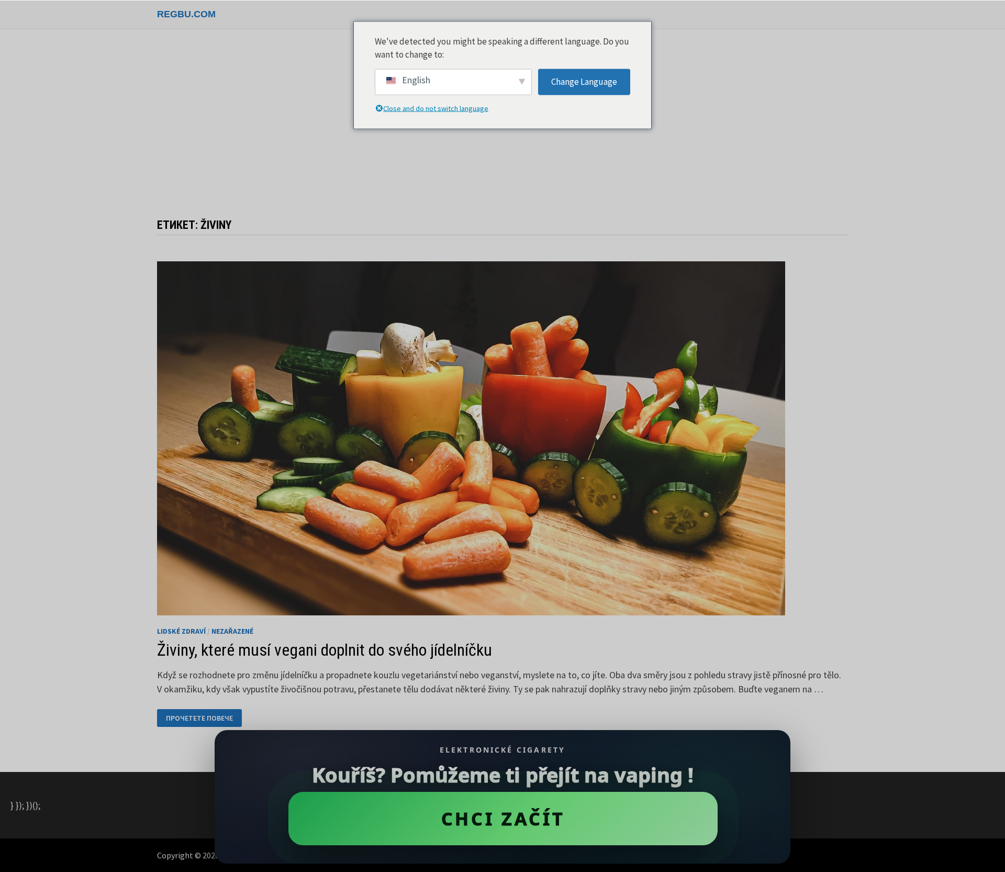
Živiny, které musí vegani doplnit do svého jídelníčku (324, 650)
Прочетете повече (199, 718)
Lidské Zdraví (181, 631)
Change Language (584, 81)
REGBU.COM (186, 14)
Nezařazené (232, 631)
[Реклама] (502, 129)
